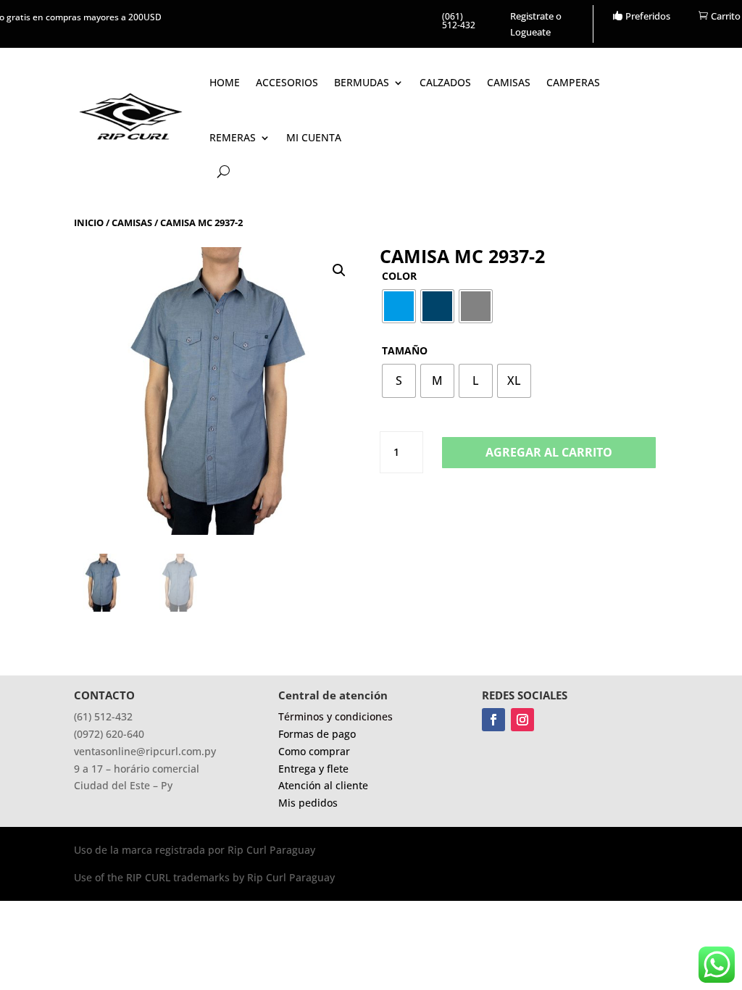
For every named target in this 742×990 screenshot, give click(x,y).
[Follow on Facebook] (493, 719)
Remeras (232, 137)
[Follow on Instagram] (522, 719)
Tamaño (405, 350)
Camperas (573, 82)
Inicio (89, 222)
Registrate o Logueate (536, 23)
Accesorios (287, 82)
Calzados (445, 82)
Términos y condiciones (335, 716)
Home (224, 82)
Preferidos (647, 15)
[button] (339, 270)
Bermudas (361, 82)
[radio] (399, 306)
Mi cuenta (313, 137)
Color (399, 276)
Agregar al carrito (548, 452)
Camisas (508, 82)
